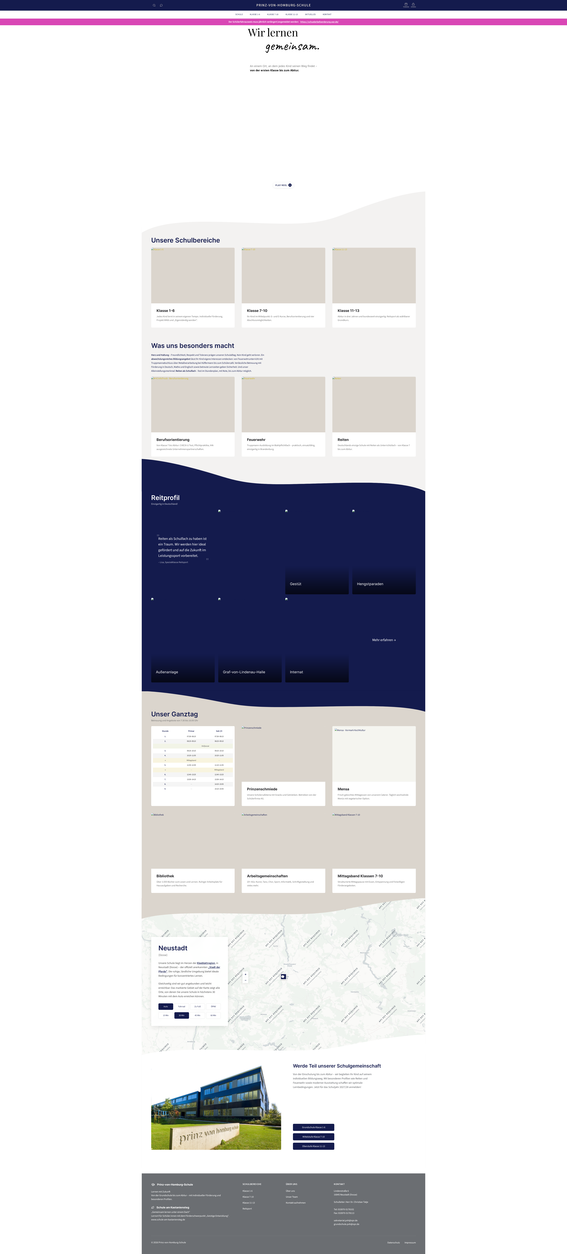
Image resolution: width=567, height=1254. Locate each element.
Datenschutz (393, 1242)
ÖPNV (213, 1006)
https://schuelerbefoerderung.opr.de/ (319, 21)
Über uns (290, 1191)
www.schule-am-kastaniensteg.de (168, 1219)
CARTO (421, 1054)
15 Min (166, 1015)
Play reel (283, 185)
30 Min (181, 1015)
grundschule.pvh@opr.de (346, 1224)
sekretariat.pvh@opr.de (345, 1220)
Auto (166, 1006)
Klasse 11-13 (249, 1202)
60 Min (213, 1015)
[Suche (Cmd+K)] (154, 5)
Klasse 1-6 (247, 1191)
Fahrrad (181, 1006)
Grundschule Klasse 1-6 (313, 1127)
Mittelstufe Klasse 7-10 (314, 1136)
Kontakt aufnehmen (296, 1202)
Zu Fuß (197, 1006)
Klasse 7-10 (248, 1196)
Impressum (410, 1242)
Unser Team (292, 1196)
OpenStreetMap (409, 1054)
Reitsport (247, 1208)
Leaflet (397, 1054)
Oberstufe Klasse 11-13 (313, 1146)
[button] (283, 977)
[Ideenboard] (161, 5)
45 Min (197, 1015)
